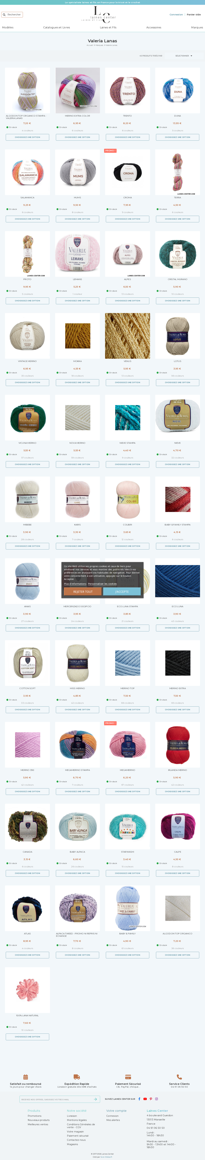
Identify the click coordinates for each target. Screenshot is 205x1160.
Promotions (34, 1115)
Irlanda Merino (177, 770)
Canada (27, 852)
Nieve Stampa (127, 443)
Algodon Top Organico (177, 933)
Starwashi (127, 852)
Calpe (177, 852)
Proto (27, 279)
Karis (77, 524)
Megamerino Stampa (77, 770)
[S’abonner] (95, 1099)
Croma (127, 197)
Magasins (72, 1144)
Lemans (77, 279)
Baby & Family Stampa (177, 524)
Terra (177, 197)
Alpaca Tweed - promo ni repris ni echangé (76, 934)
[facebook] (139, 1099)
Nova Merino (78, 443)
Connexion (112, 1115)
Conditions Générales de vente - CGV (81, 1126)
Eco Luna (177, 606)
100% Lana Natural (27, 1015)
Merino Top (128, 688)
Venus (127, 361)
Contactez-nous (76, 1140)
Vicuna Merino (27, 443)
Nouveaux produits (38, 1120)
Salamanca (27, 197)
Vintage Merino (27, 361)
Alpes (127, 279)
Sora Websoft (106, 1157)
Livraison (72, 1115)
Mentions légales (77, 1120)
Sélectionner (184, 56)
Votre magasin (75, 1131)
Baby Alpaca (77, 852)
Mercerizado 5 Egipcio (77, 606)
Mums (77, 197)
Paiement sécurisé (78, 1135)
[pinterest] (151, 1099)
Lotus (177, 361)
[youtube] (145, 1099)
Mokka (77, 361)
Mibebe (27, 524)
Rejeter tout (83, 591)
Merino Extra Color (77, 116)
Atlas (27, 933)
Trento (127, 116)
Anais (27, 606)
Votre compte (116, 1111)
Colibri (127, 524)
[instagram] (156, 1099)
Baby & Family (127, 933)
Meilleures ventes (38, 1124)
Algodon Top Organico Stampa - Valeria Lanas (26, 117)
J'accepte (122, 591)
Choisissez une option (27, 137)
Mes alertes (113, 1120)
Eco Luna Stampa (127, 606)
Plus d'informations (75, 583)
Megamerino (127, 770)
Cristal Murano (178, 279)
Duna (177, 116)
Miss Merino (77, 688)
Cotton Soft (27, 688)
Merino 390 (27, 770)
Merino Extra (177, 688)
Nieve (177, 443)
